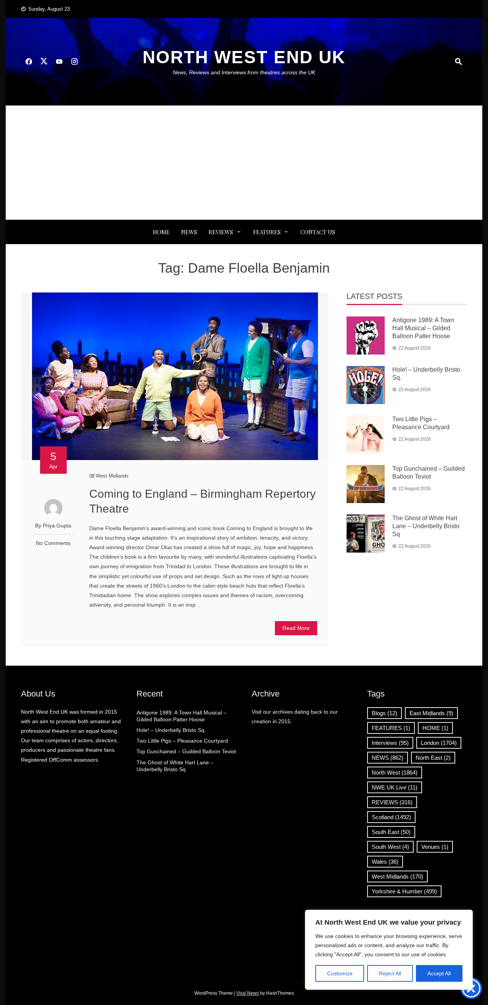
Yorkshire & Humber (404, 891)
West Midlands (112, 476)
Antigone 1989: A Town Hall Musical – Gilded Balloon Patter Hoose (423, 328)
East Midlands (431, 713)
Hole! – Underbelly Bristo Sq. (171, 730)
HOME (435, 728)
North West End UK (244, 57)
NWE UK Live (394, 787)
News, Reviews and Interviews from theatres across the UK (244, 72)
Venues (434, 847)
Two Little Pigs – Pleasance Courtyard (182, 741)
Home (161, 232)
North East (433, 757)
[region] (389, 950)
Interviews (390, 743)
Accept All (439, 973)
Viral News (247, 993)
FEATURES (267, 232)
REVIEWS (221, 232)
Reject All (390, 973)
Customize (340, 973)
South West (390, 847)
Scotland (391, 817)
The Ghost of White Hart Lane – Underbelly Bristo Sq (425, 526)
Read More (296, 628)
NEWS (189, 232)
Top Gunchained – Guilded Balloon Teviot (186, 751)
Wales (385, 861)
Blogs (384, 713)
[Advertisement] (244, 162)
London (439, 743)
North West (394, 772)
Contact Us (317, 232)
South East (391, 832)
